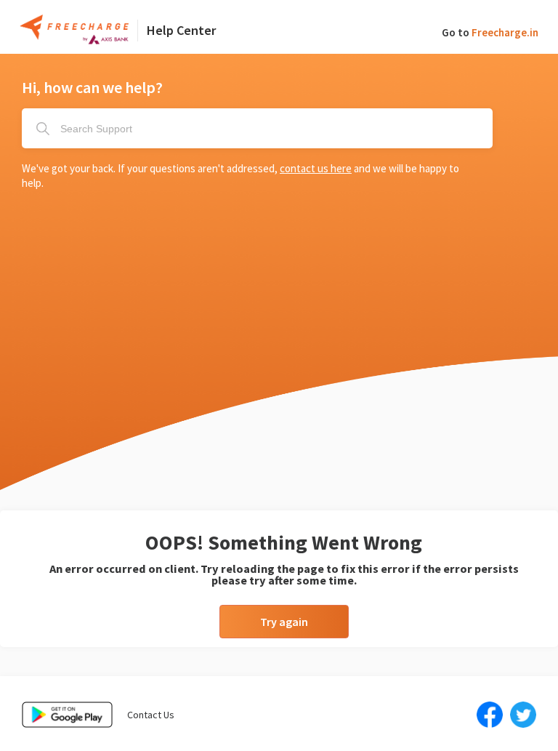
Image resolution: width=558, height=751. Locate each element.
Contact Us (150, 714)
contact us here (316, 168)
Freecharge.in (505, 32)
